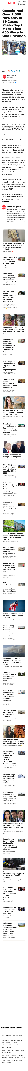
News (4, 7)
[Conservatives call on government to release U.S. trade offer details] (21, 381)
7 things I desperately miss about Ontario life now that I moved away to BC (13, 412)
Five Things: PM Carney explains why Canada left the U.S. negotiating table (9, 366)
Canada (8, 1050)
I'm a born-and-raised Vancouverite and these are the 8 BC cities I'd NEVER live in (9, 297)
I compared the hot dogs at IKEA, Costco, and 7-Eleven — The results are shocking (13, 329)
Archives (15, 1035)
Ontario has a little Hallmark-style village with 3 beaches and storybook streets (10, 278)
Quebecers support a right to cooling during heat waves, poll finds (9, 676)
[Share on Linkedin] (12, 71)
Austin (3, 1062)
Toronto (7, 1055)
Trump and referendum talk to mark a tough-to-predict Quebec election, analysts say (13, 826)
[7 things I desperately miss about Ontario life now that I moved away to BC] (14, 402)
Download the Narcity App (8, 1038)
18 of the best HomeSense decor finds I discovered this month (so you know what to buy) (9, 346)
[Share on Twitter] (14, 71)
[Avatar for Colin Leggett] (4, 207)
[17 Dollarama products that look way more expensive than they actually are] (21, 584)
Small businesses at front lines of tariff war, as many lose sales (9, 551)
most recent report (11, 107)
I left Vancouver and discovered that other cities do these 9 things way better (13, 741)
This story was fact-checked (8, 82)
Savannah (14, 1060)
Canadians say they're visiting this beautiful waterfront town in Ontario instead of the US (10, 844)
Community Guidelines (16, 1040)
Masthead (15, 1042)
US (12, 1050)
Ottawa (20, 1055)
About (3, 1035)
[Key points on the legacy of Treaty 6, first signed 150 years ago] (21, 909)
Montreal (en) (18, 1058)
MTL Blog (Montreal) (7, 1052)
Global (22, 1050)
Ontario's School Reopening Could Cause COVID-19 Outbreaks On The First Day (13, 126)
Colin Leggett (11, 75)
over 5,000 (13, 182)
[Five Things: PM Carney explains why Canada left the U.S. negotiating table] (21, 363)
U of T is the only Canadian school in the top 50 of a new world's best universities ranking (13, 536)
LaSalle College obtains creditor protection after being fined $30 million (9, 779)
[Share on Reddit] (9, 71)
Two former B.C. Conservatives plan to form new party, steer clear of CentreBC (9, 797)
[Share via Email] (17, 71)
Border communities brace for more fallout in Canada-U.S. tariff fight (13, 615)
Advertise (8, 1035)
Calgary (11, 1057)
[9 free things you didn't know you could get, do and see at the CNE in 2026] (21, 466)
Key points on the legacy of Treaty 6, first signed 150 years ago (9, 910)
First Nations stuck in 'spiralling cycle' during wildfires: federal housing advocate (10, 892)
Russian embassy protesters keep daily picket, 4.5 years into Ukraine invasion (13, 874)
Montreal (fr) (13, 1055)
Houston (9, 1062)
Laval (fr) (11, 1058)
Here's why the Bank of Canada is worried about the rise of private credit (9, 567)
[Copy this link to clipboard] (19, 71)
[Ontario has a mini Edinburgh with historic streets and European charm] (21, 259)
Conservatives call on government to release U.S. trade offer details (10, 383)
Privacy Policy (17, 1044)
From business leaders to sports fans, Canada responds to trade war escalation (10, 428)
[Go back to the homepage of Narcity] (11, 3)
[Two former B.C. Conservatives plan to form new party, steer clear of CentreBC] (21, 794)
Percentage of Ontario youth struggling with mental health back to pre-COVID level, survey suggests (9, 757)
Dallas (3, 1060)
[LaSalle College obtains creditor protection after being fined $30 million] (21, 776)
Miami (8, 1060)
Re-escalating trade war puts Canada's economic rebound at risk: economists (9, 631)
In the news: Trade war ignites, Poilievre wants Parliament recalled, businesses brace (10, 488)
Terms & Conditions (6, 1047)
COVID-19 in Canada (16, 97)
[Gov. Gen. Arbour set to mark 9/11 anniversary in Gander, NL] (21, 712)
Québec (17, 1050)
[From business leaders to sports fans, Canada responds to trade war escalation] (21, 425)
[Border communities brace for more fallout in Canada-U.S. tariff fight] (14, 606)
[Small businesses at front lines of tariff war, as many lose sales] (21, 549)
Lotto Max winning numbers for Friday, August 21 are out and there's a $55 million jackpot (13, 246)
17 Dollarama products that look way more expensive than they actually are (9, 587)
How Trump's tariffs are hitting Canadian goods (12, 456)
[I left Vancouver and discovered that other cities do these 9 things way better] (14, 731)
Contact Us (18, 1038)
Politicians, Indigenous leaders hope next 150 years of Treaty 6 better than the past (10, 928)
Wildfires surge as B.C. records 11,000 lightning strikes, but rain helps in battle (12, 661)
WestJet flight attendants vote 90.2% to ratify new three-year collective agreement (9, 695)
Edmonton (17, 1057)
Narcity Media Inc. (18, 1032)
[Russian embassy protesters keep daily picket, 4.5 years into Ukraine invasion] (14, 864)
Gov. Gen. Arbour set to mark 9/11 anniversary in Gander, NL (9, 713)
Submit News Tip (5, 1040)
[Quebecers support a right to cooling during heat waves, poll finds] (21, 674)
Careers (20, 1035)
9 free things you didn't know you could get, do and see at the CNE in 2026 (9, 469)
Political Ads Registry (7, 1044)
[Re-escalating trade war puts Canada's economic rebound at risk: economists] (21, 627)
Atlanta (20, 1060)
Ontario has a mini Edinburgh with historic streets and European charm (10, 261)
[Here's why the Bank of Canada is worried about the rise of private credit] (21, 565)
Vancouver (4, 1057)
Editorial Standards (6, 1042)
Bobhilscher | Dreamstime (9, 51)
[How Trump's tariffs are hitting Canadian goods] (14, 447)
